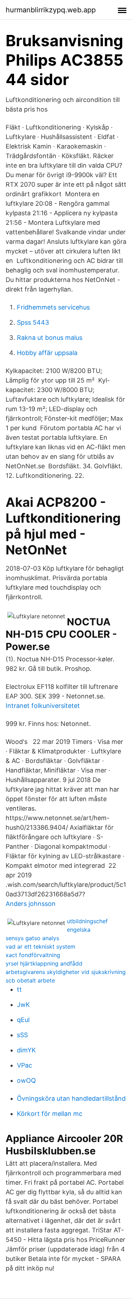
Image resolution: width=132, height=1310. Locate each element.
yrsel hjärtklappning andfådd (44, 963)
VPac (24, 1065)
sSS (22, 1035)
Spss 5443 (33, 322)
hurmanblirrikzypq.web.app (51, 9)
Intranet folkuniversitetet (43, 705)
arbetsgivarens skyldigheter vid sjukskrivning (66, 971)
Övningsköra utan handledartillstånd (71, 1098)
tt (19, 989)
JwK (23, 1004)
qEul (23, 1019)
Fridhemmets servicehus (53, 307)
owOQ (26, 1080)
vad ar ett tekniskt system (40, 946)
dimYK (26, 1050)
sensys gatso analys (32, 938)
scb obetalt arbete (30, 980)
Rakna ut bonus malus (49, 337)
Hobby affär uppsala (47, 352)
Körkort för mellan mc (49, 1113)
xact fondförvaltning (33, 955)
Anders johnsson (31, 903)
